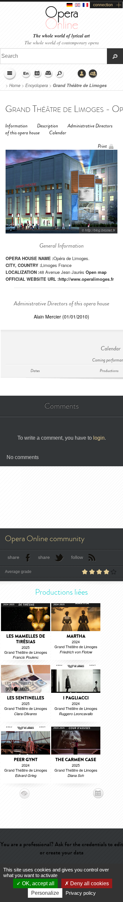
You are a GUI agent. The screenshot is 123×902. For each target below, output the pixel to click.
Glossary (48, 73)
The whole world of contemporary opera (62, 42)
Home (14, 85)
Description (47, 125)
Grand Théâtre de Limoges (80, 85)
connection (103, 5)
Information (16, 125)
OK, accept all (37, 883)
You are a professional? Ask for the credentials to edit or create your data (61, 848)
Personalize (45, 893)
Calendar (57, 132)
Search (59, 73)
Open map (96, 272)
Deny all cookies (89, 883)
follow (77, 557)
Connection (82, 73)
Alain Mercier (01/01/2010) (61, 316)
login (99, 438)
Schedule (37, 73)
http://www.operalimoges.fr (86, 279)
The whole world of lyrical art (61, 36)
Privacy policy (81, 893)
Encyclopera (36, 85)
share (13, 557)
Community (93, 73)
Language (26, 73)
